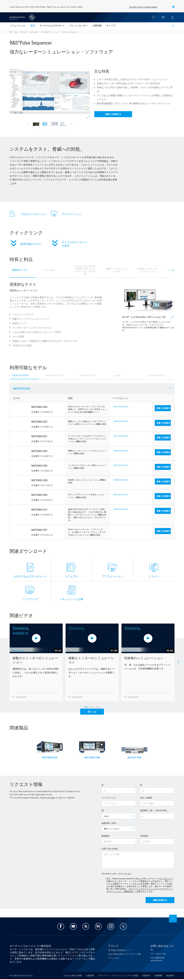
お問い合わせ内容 (110, 848)
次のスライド (173, 272)
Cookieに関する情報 (73, 975)
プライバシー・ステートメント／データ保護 (118, 975)
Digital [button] (117, 375)
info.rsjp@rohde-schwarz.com (157, 959)
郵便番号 (106, 836)
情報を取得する (160, 900)
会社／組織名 (146, 797)
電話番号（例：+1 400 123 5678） (154, 810)
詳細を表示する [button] (88, 117)
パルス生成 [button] (49, 270)
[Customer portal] (172, 17)
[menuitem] (18, 26)
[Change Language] (163, 17)
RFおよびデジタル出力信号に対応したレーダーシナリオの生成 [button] (85, 270)
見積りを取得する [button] (113, 114)
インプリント (165, 878)
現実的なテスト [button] (20, 270)
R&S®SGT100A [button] (87, 375)
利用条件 (146, 975)
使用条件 (170, 975)
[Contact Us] (153, 17)
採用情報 (158, 975)
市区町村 (144, 836)
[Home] (11, 32)
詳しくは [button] (92, 711)
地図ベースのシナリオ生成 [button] (116, 270)
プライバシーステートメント (142, 889)
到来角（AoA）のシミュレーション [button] (147, 270)
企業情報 (90, 975)
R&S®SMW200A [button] (20, 375)
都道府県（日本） (110, 823)
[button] (173, 26)
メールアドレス (109, 797)
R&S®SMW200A (121, 406)
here (52, 797)
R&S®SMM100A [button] (156, 375)
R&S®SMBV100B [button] (54, 375)
